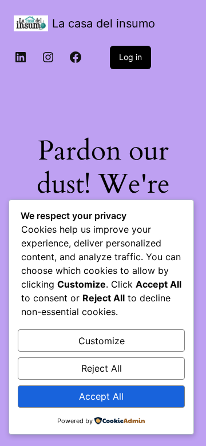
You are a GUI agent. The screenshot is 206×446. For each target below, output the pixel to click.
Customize (101, 341)
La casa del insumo (103, 23)
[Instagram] (48, 57)
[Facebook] (75, 57)
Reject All (101, 368)
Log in (130, 57)
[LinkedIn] (20, 57)
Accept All (101, 396)
